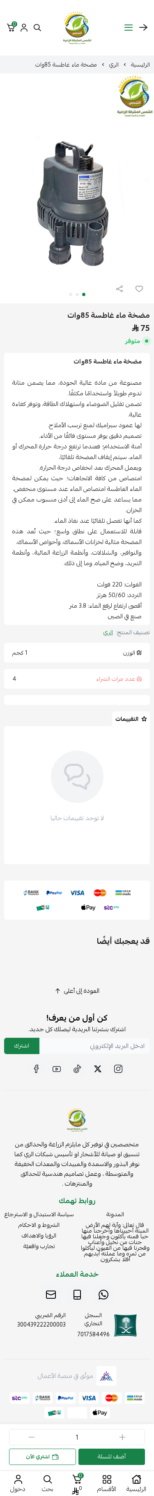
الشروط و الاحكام (39, 1225)
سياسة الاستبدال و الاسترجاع (39, 1214)
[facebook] (36, 1069)
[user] (23, 27)
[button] (83, 294)
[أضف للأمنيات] (139, 289)
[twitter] (98, 1069)
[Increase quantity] (122, 1437)
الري (114, 64)
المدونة (115, 1214)
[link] (77, 1121)
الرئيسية (140, 64)
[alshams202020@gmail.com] (51, 1294)
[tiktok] (77, 1069)
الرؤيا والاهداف (39, 1235)
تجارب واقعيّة (39, 1246)
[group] (77, 188)
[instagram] (118, 1069)
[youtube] (56, 1069)
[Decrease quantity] (32, 1437)
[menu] (128, 28)
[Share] (119, 289)
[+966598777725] (103, 1294)
